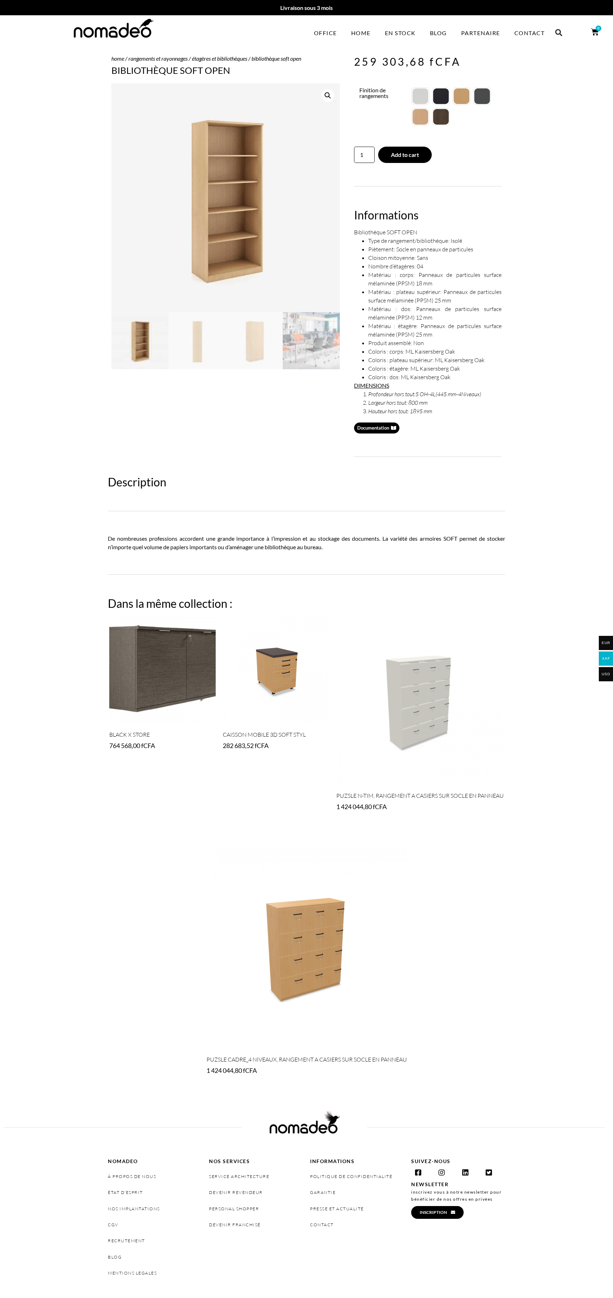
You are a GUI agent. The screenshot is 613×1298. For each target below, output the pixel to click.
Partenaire (480, 32)
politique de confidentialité (351, 1176)
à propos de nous (132, 1176)
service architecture (239, 1176)
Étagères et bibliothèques (219, 58)
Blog (438, 32)
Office (325, 32)
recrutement (126, 1240)
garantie (323, 1192)
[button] (559, 33)
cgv (113, 1224)
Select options (245, 765)
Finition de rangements (373, 93)
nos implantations (134, 1208)
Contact (529, 32)
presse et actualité (337, 1208)
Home (361, 32)
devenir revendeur (236, 1192)
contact (322, 1224)
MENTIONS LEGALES (132, 1273)
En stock (400, 32)
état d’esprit (125, 1192)
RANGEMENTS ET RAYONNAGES (158, 58)
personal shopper (234, 1208)
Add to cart (405, 154)
